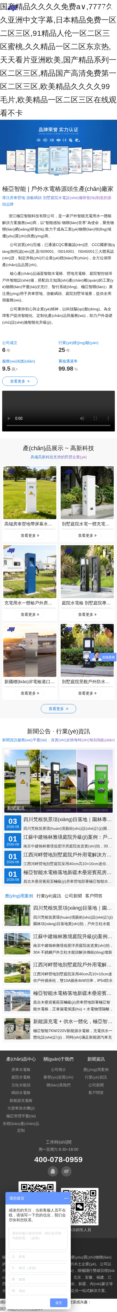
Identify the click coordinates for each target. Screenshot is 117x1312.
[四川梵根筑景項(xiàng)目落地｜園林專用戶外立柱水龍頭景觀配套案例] (17, 915)
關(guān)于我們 (58, 1059)
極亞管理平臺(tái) (21, 1116)
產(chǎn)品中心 (21, 1059)
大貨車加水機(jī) (21, 1108)
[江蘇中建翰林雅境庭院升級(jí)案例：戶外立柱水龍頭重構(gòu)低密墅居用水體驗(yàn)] (17, 943)
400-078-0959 (58, 1159)
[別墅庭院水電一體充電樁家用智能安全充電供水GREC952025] (87, 492)
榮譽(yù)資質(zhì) (58, 1077)
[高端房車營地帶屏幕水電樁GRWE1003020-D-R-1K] (29, 492)
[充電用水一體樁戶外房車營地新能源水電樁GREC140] (29, 571)
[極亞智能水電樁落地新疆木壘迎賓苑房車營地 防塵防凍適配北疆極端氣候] (17, 1000)
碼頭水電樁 (20, 1092)
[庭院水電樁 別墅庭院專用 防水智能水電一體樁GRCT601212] (87, 571)
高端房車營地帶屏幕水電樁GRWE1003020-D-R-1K (53, 524)
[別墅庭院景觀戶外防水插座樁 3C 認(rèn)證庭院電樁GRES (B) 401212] (87, 650)
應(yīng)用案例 (96, 1069)
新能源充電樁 (21, 1100)
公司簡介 (58, 1069)
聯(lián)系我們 (58, 1085)
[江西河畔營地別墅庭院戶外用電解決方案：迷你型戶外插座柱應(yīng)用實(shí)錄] (17, 972)
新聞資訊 (15, 808)
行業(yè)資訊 (96, 1077)
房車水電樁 (20, 1069)
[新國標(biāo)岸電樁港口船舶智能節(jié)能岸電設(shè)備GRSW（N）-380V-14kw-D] (29, 650)
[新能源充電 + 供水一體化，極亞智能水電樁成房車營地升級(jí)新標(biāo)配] (17, 1028)
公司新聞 (96, 1085)
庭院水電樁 (20, 1077)
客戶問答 (96, 1092)
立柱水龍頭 (20, 1085)
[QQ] (53, 1171)
